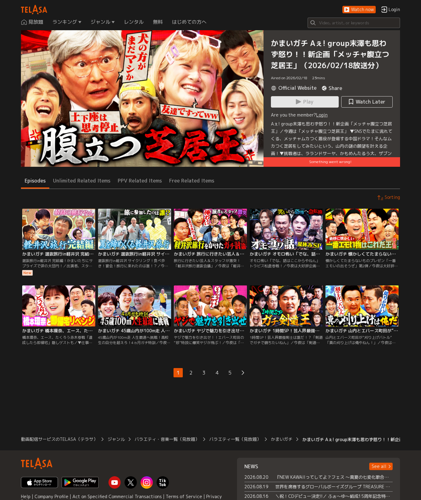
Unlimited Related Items (81, 180)
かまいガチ (281, 439)
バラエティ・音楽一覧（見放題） (167, 439)
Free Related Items (191, 180)
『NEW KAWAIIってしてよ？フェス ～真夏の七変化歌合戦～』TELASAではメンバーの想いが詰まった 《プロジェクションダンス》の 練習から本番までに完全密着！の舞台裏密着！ (334, 477)
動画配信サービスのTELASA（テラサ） (59, 439)
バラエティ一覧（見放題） (235, 439)
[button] (359, 10)
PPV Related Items (140, 180)
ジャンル (116, 439)
